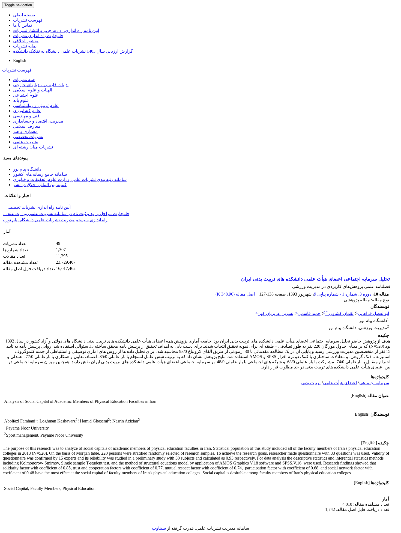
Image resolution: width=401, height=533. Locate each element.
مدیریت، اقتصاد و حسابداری (38, 121)
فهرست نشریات (28, 20)
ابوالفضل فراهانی (373, 313)
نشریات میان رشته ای (33, 147)
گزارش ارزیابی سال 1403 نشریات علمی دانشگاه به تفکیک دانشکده (73, 51)
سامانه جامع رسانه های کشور (40, 174)
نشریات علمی (25, 141)
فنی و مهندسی (26, 116)
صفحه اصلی (24, 15)
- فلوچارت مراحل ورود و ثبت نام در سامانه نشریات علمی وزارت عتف (66, 213)
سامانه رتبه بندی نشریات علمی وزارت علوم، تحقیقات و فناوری (70, 179)
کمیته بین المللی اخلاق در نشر (40, 184)
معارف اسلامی (26, 126)
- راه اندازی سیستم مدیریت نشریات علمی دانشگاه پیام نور (55, 220)
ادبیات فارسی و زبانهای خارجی (40, 84)
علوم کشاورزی (27, 110)
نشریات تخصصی (28, 136)
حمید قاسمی (309, 313)
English (19, 60)
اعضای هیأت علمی (340, 382)
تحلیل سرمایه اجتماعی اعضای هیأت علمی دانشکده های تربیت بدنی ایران (315, 279)
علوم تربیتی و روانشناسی (36, 105)
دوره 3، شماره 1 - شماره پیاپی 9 (342, 294)
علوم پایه (21, 100)
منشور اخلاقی (25, 40)
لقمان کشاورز (340, 313)
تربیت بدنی (311, 382)
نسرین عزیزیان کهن (275, 313)
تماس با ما (22, 25)
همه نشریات (24, 79)
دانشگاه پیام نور (27, 169)
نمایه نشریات (25, 46)
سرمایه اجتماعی (374, 382)
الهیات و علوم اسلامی (32, 90)
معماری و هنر (25, 131)
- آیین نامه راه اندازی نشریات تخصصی (37, 207)
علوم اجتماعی (25, 95)
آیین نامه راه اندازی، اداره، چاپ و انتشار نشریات (56, 30)
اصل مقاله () (236, 294)
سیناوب (159, 528)
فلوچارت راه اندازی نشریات (38, 35)
